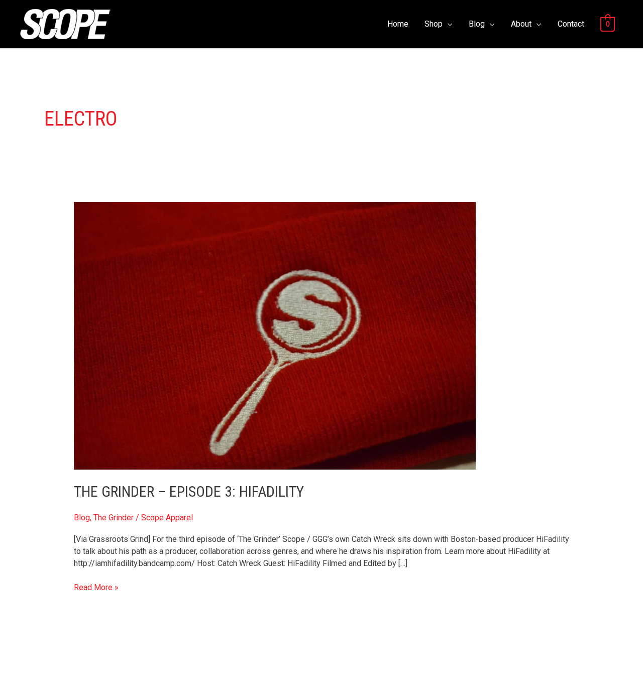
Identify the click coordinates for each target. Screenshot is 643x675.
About (521, 24)
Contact (571, 24)
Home (397, 24)
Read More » (96, 587)
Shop (433, 24)
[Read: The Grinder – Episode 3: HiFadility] (275, 335)
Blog (477, 24)
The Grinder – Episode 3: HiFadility (189, 491)
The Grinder (113, 517)
